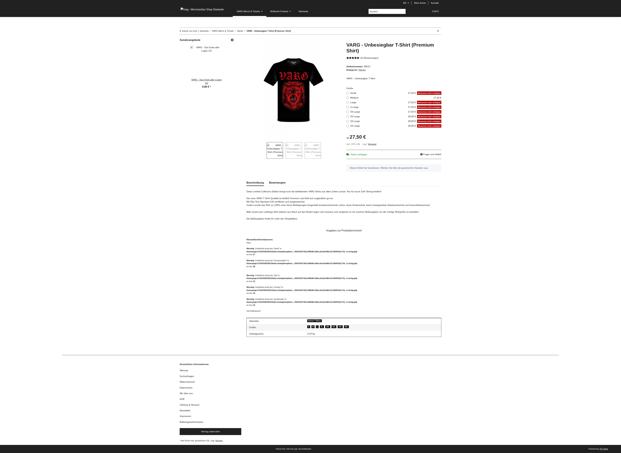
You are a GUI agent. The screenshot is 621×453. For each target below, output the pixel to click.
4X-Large (395, 121)
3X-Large (395, 116)
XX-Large (395, 111)
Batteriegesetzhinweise (191, 422)
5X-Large (395, 126)
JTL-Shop (603, 449)
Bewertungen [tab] (277, 182)
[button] (412, 11)
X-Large (395, 107)
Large (395, 102)
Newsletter (185, 410)
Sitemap (184, 370)
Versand (372, 144)
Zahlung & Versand (189, 405)
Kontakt (435, 3)
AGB (182, 399)
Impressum (185, 416)
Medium (395, 97)
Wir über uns (186, 393)
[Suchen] (403, 11)
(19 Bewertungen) (369, 58)
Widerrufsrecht (187, 382)
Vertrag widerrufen (210, 431)
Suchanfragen (187, 376)
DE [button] (404, 3)
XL (322, 327)
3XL (334, 327)
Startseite (303, 11)
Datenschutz (186, 387)
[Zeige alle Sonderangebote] (232, 40)
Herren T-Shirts (314, 321)
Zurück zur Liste (189, 31)
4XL (340, 327)
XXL (327, 327)
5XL (346, 327)
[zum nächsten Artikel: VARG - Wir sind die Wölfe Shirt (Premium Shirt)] (438, 30)
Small (395, 93)
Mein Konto (420, 3)
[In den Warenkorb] (249, 40)
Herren (362, 70)
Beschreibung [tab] (255, 182)
